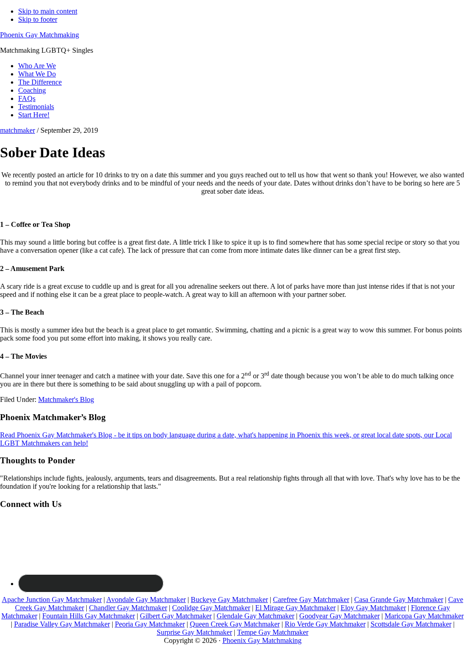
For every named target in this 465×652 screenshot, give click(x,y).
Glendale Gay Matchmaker (255, 616)
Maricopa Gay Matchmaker (424, 616)
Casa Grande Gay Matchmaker (398, 599)
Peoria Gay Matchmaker (150, 624)
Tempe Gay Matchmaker (272, 632)
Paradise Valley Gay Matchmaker (62, 624)
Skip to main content (47, 11)
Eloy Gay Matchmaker (373, 608)
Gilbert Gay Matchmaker (176, 616)
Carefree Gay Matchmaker (311, 599)
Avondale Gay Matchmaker (146, 599)
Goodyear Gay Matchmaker (339, 616)
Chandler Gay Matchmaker (128, 608)
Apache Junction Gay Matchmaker (52, 599)
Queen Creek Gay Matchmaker (235, 624)
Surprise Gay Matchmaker (194, 632)
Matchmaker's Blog (66, 399)
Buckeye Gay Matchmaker (229, 599)
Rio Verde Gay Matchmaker (325, 624)
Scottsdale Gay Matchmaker (411, 624)
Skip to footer (37, 19)
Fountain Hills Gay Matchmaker (88, 616)
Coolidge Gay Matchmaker (211, 608)
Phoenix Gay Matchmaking (39, 35)
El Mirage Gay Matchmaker (295, 608)
